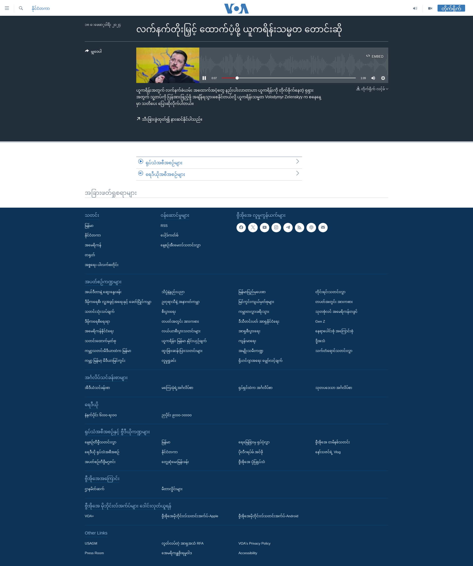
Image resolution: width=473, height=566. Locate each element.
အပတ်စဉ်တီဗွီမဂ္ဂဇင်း (100, 462)
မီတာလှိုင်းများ (172, 489)
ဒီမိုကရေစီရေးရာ (97, 321)
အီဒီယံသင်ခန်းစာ (97, 388)
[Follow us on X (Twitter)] (252, 227)
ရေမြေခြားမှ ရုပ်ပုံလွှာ (254, 442)
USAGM (91, 543)
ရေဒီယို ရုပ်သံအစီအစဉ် (102, 452)
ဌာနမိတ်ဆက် (94, 489)
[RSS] (299, 227)
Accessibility (247, 553)
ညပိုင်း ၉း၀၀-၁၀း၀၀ (177, 415)
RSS (164, 225)
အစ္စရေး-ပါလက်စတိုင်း (101, 264)
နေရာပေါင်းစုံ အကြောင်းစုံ (334, 331)
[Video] (430, 8)
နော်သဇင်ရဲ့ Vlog (328, 452)
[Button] (93, 52)
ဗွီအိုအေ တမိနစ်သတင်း (332, 442)
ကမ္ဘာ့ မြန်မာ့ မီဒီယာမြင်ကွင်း (105, 360)
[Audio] (415, 8)
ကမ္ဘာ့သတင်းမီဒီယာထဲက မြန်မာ (108, 351)
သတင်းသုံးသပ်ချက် (100, 311)
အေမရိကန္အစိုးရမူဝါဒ (177, 553)
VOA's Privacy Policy (254, 543)
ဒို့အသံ (320, 341)
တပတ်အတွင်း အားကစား (180, 321)
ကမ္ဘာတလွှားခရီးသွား (253, 311)
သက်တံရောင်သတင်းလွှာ (333, 351)
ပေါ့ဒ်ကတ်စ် (169, 235)
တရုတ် (90, 255)
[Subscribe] (323, 227)
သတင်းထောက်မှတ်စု (100, 341)
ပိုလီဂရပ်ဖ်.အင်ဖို (250, 452)
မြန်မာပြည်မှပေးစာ (252, 292)
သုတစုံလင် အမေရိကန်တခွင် (336, 311)
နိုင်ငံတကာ (41, 8)
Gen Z (320, 321)
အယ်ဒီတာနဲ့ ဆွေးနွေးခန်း (103, 292)
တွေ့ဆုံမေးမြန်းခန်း (175, 462)
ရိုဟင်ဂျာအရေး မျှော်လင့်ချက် (260, 360)
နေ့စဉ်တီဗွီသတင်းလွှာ (100, 442)
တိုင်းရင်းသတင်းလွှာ (330, 292)
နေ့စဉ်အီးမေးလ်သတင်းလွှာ (181, 245)
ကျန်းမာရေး (247, 341)
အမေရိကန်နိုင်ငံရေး (99, 331)
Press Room (94, 553)
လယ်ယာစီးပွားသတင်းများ (181, 331)
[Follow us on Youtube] (264, 227)
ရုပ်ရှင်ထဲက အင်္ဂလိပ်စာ (255, 388)
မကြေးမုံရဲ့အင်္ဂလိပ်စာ (177, 388)
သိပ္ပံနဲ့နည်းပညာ (173, 292)
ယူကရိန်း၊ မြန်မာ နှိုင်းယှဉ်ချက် (184, 341)
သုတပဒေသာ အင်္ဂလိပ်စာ (333, 388)
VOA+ (89, 516)
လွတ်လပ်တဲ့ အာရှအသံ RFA (182, 543)
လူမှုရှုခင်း (169, 360)
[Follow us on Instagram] (276, 227)
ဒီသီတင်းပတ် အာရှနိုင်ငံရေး (258, 321)
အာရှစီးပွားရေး (249, 331)
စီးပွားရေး (169, 311)
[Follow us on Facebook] (241, 227)
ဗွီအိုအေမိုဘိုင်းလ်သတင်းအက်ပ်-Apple (190, 516)
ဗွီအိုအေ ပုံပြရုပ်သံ (251, 462)
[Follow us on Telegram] (288, 227)
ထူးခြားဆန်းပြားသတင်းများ (182, 351)
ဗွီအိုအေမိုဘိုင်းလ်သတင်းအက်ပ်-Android (268, 516)
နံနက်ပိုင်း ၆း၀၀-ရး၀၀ (101, 415)
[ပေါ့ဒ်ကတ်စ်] (311, 227)
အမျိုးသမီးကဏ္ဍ (250, 351)
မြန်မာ (89, 225)
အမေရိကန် (93, 245)
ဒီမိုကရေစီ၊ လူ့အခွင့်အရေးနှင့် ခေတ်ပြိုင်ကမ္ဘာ (118, 302)
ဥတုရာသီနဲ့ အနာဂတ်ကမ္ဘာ (181, 302)
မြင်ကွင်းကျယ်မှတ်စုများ (256, 302)
